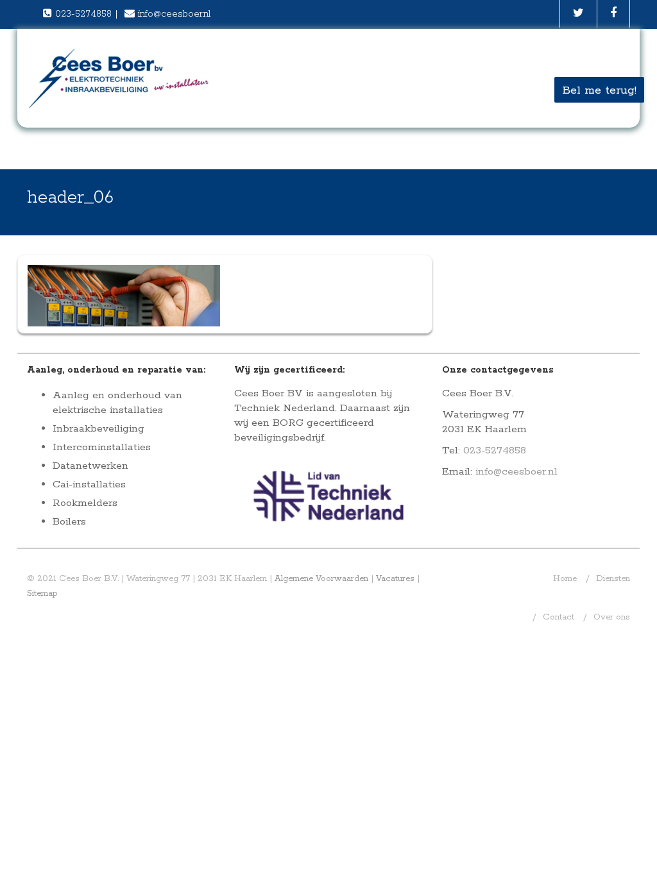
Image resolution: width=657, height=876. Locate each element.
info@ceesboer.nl (174, 14)
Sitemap (42, 593)
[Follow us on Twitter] (578, 14)
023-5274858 (83, 14)
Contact (558, 617)
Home (565, 578)
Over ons (611, 617)
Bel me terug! (599, 90)
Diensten (613, 578)
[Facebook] (613, 14)
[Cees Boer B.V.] (120, 78)
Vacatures (395, 578)
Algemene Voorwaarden (321, 578)
